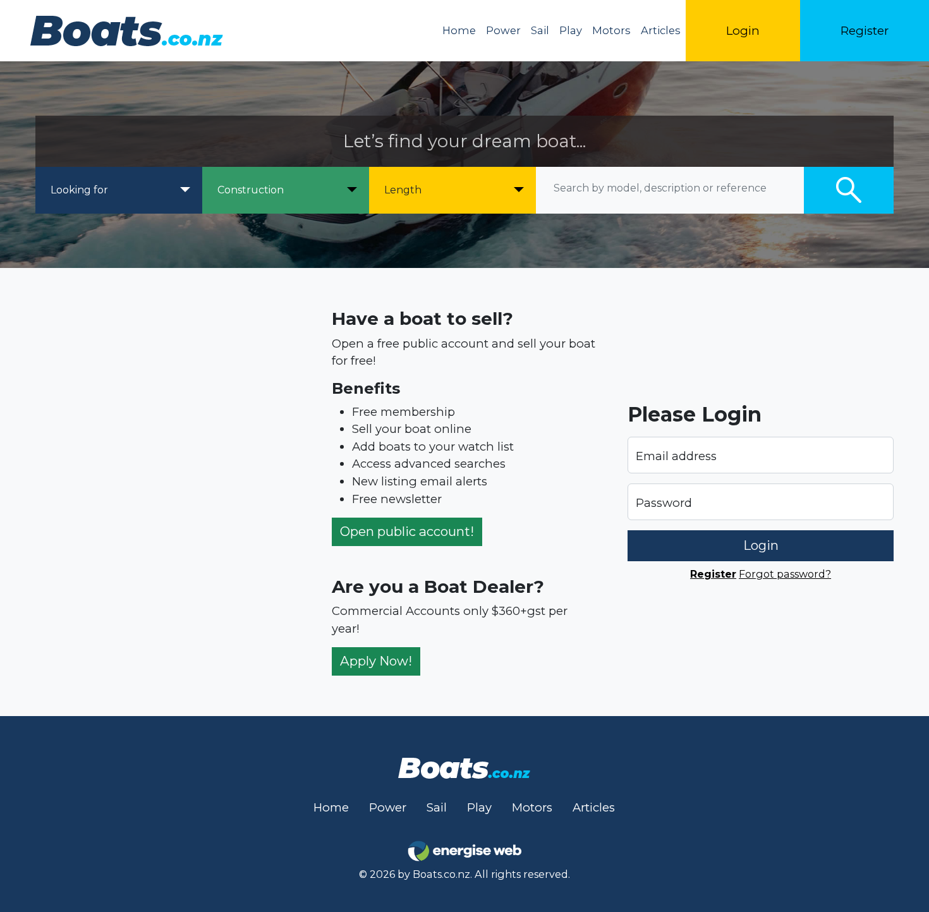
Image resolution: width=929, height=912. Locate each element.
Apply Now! (376, 661)
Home (459, 30)
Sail (540, 30)
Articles (661, 30)
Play (570, 30)
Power (503, 30)
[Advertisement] (168, 491)
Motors (611, 30)
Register (865, 30)
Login (743, 30)
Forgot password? (785, 574)
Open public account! (407, 531)
